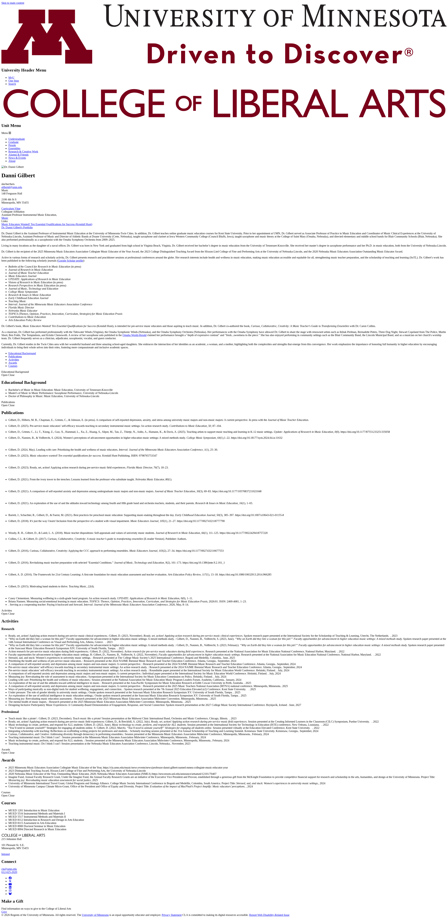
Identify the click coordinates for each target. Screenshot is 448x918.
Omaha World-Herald (134, 335)
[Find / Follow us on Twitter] (10, 881)
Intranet (5, 854)
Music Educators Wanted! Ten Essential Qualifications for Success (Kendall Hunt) (46, 224)
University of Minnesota (95, 914)
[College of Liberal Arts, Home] (224, 118)
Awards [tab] (12, 362)
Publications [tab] (15, 356)
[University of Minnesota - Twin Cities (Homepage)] (224, 62)
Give (4, 911)
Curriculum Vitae (10, 208)
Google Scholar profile (70, 260)
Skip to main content (12, 2)
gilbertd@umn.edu (11, 187)
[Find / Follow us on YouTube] (10, 884)
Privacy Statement (172, 914)
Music (4, 217)
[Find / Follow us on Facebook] (10, 878)
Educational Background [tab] (22, 353)
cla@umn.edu (9, 868)
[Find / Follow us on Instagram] (10, 890)
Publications (8, 404)
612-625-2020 (9, 872)
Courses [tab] (12, 365)
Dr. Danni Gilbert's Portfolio (17, 227)
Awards (8, 751)
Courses (8, 794)
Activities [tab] (13, 359)
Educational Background (15, 373)
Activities (8, 612)
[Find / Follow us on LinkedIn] (10, 887)
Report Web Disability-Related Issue (269, 914)
